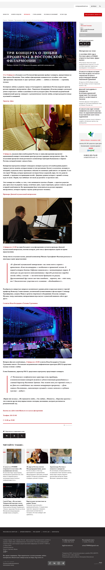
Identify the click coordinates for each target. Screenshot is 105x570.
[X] (22, 435)
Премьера (27, 14)
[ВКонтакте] (6, 435)
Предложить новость (93, 14)
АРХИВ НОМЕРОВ (25, 531)
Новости (6, 14)
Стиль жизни (37, 14)
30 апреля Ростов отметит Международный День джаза (36, 468)
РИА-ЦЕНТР (36, 531)
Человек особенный (51, 14)
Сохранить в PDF (84, 46)
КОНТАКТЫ (55, 531)
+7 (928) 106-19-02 (68, 542)
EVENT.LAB (46, 531)
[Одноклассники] (14, 435)
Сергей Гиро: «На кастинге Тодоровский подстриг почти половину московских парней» (13, 503)
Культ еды (63, 14)
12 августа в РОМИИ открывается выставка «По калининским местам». (12, 469)
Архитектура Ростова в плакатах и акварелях (58, 468)
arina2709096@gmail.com (90, 545)
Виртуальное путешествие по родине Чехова (36, 502)
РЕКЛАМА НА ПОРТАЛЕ (10, 531)
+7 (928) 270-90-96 (88, 542)
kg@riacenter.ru (67, 545)
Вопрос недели (16, 14)
